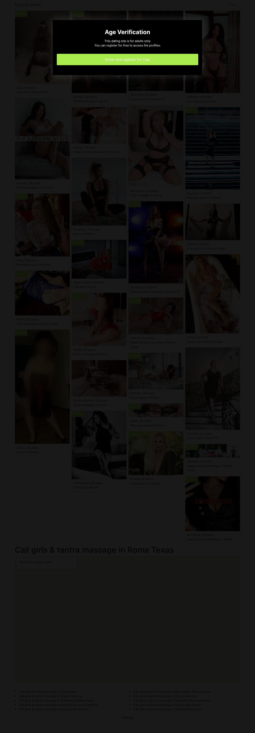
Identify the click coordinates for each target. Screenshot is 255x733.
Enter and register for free (127, 59)
